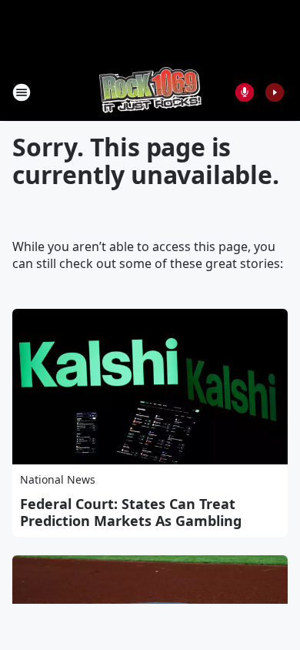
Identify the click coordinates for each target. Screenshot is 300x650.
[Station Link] (150, 92)
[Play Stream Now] (274, 92)
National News (57, 479)
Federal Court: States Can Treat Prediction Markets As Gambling (131, 512)
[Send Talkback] (244, 92)
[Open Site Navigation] (21, 92)
